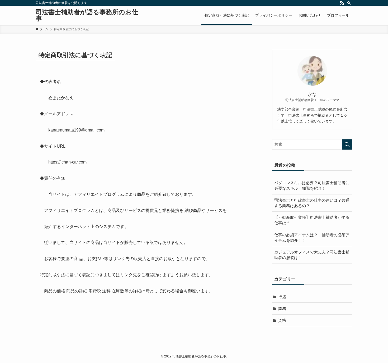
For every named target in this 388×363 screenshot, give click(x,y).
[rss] (342, 3)
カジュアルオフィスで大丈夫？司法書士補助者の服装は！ (311, 255)
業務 (282, 308)
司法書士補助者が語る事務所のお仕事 (87, 15)
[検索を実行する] (347, 144)
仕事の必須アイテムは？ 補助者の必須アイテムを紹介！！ (311, 238)
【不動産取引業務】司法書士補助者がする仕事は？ (311, 220)
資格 (282, 320)
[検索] (349, 3)
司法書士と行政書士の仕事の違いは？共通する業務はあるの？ (311, 203)
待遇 (282, 296)
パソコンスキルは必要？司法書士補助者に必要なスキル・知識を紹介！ (311, 185)
